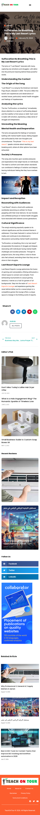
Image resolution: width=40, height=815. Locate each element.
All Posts (16, 326)
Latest (9, 25)
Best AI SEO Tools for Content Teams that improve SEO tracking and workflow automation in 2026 (18, 753)
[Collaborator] (17, 643)
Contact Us (29, 789)
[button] (30, 5)
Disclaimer (13, 793)
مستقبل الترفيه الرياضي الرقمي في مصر (15, 720)
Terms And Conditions (20, 798)
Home (9, 789)
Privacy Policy (25, 793)
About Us (18, 789)
